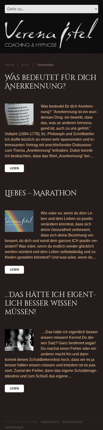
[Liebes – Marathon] (19, 221)
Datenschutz (72, 422)
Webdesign (14, 427)
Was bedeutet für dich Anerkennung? (50, 82)
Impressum (50, 422)
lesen (14, 168)
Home (9, 64)
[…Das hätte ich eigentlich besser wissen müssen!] (19, 340)
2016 (25, 64)
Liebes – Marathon (41, 193)
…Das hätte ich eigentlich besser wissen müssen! (50, 303)
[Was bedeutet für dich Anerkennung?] (19, 114)
